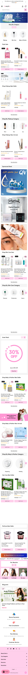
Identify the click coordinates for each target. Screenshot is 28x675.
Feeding (20, 471)
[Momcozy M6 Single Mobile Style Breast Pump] (7, 432)
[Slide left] (13, 27)
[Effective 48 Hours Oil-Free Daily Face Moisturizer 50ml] (20, 312)
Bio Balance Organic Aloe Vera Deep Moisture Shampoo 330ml (20, 493)
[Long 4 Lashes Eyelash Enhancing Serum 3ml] (7, 95)
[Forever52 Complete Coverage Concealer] (20, 53)
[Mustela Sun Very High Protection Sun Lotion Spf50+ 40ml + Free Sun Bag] (7, 386)
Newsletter (3, 665)
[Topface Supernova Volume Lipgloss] (20, 95)
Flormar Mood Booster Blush (7, 151)
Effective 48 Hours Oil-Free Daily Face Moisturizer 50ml (20, 321)
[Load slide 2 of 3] (12, 21)
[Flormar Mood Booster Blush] (7, 144)
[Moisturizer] (14, 292)
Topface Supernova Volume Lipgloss (20, 103)
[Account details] (22, 6)
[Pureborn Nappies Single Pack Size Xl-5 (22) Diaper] (20, 432)
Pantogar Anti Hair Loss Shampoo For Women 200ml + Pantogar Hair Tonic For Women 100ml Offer (7, 493)
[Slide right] (15, 27)
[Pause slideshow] (19, 21)
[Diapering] (7, 463)
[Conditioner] (20, 514)
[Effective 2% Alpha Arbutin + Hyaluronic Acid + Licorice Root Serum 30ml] (7, 312)
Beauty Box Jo (4, 653)
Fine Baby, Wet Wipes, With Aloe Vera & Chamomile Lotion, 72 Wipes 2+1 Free (20, 395)
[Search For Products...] (25, 9)
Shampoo (7, 522)
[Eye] (14, 126)
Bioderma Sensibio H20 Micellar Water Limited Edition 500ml (7, 62)
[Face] (5, 126)
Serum (22, 298)
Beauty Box (15, 672)
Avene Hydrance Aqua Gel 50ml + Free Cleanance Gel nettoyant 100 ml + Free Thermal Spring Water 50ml (20, 270)
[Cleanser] (5, 292)
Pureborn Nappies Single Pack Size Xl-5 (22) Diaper (20, 441)
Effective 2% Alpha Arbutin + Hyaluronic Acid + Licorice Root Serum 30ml (7, 321)
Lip (23, 131)
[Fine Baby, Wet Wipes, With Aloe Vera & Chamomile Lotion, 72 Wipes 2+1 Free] (20, 386)
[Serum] (23, 292)
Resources (3, 662)
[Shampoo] (7, 514)
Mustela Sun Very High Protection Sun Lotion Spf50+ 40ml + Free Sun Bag (7, 395)
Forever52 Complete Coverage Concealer (20, 61)
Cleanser (5, 298)
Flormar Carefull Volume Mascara (19, 152)
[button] (1, 6)
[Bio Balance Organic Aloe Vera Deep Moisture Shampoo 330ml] (20, 484)
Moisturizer (14, 298)
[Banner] (5, 34)
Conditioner (20, 522)
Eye (14, 131)
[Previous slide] (2, 1)
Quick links (3, 659)
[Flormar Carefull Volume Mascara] (20, 144)
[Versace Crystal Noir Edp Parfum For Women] (20, 535)
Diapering (7, 471)
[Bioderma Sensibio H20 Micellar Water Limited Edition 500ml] (7, 53)
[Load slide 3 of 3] (14, 21)
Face (5, 131)
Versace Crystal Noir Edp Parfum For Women (20, 543)
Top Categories (4, 656)
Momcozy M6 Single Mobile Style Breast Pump (6, 441)
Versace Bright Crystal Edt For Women (7, 543)
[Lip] (23, 126)
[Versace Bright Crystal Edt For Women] (7, 535)
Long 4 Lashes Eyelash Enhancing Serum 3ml (5, 103)
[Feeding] (20, 463)
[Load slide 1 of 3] (10, 21)
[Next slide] (25, 1)
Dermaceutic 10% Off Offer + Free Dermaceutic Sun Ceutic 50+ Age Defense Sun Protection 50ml (7, 270)
